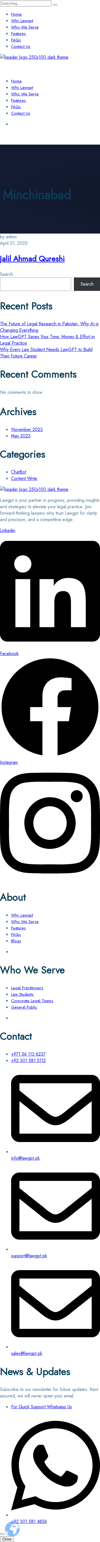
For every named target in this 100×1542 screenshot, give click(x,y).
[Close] (2, 1534)
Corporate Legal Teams (32, 1001)
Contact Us (20, 46)
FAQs (16, 40)
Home (16, 14)
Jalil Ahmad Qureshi (32, 258)
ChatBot (18, 472)
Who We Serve (25, 27)
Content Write (24, 478)
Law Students (22, 994)
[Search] (55, 5)
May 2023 (21, 436)
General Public (24, 1007)
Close (6, 1539)
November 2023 (27, 429)
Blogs (16, 941)
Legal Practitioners (27, 988)
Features (18, 33)
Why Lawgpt (22, 21)
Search (6, 274)
